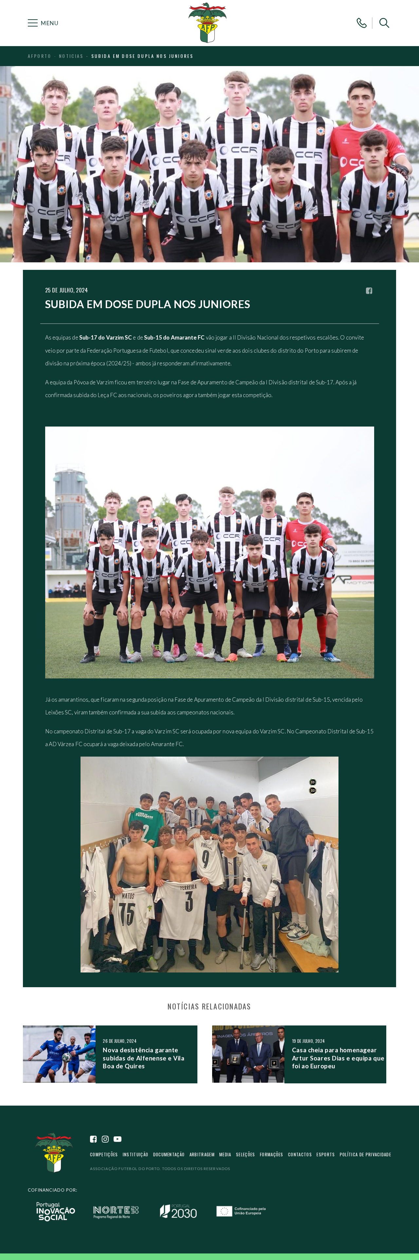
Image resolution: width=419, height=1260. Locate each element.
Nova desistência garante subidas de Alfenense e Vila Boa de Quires (143, 1058)
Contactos (300, 1154)
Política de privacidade (365, 1154)
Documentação (169, 1154)
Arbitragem (202, 1154)
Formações (271, 1154)
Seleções (245, 1154)
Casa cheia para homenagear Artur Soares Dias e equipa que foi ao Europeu (338, 1058)
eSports (326, 1154)
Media (225, 1154)
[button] (384, 23)
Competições (104, 1154)
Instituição (135, 1154)
